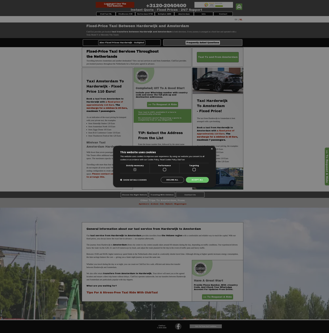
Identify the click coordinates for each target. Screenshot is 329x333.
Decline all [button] (172, 180)
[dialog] (164, 166)
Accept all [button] (197, 180)
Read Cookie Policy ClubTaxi (172, 159)
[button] (133, 179)
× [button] (212, 149)
